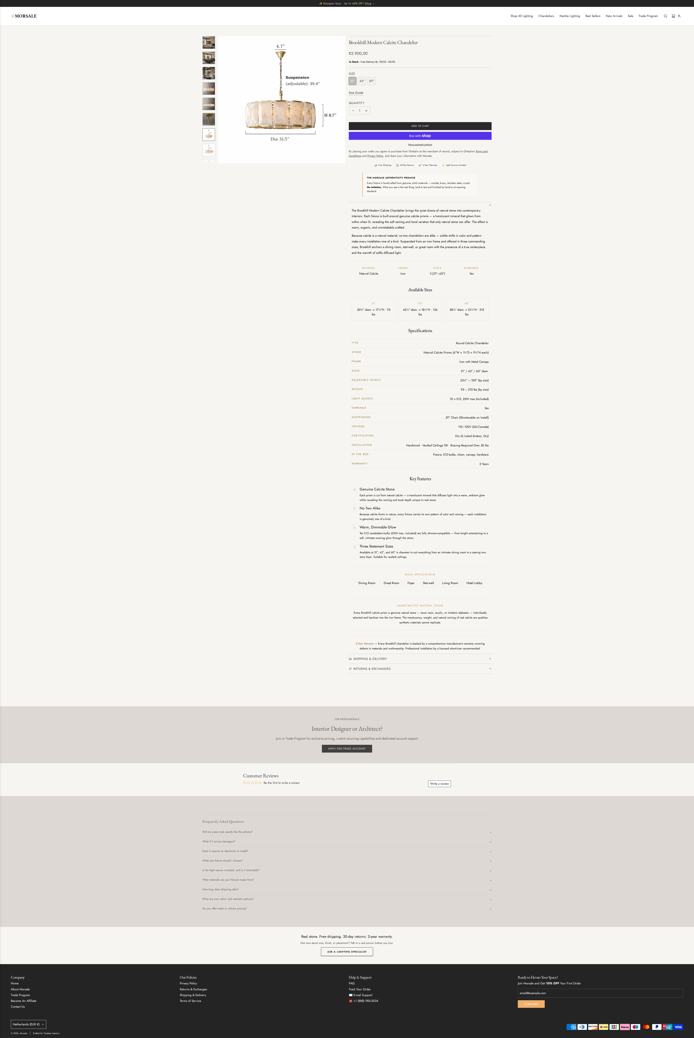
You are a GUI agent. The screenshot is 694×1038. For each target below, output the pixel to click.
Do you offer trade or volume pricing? (224, 908)
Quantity (357, 103)
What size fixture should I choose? (222, 861)
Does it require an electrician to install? (225, 851)
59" (371, 81)
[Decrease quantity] (353, 111)
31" (352, 81)
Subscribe (531, 1004)
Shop (368, 3)
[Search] (665, 16)
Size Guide (356, 93)
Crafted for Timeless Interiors (46, 1033)
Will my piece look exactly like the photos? (227, 832)
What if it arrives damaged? (218, 841)
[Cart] (673, 16)
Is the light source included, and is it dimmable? (230, 870)
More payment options (420, 144)
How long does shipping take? (220, 889)
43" (361, 81)
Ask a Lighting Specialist (347, 951)
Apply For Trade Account (347, 748)
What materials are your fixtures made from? (228, 880)
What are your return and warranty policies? (228, 899)
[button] (221, 100)
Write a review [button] (439, 783)
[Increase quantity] (366, 111)
